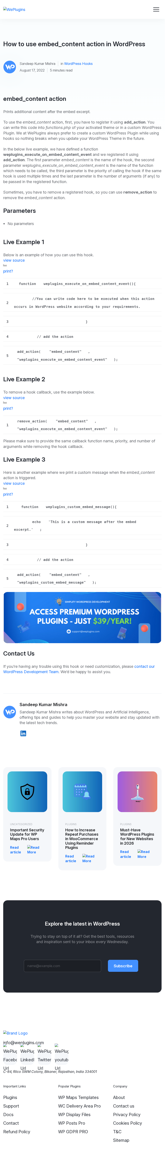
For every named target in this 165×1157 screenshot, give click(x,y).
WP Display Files (74, 1114)
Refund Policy (16, 1131)
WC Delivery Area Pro (79, 1106)
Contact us (123, 1106)
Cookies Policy (127, 1123)
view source (14, 260)
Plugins (71, 824)
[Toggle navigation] (156, 9)
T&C (117, 1131)
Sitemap (121, 1140)
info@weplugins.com (23, 1042)
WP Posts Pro (71, 1123)
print (7, 271)
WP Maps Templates (78, 1097)
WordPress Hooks (78, 63)
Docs (8, 1114)
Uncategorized (21, 824)
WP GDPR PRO (73, 1131)
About (119, 1097)
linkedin (23, 733)
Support (11, 1106)
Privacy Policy (127, 1114)
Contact (11, 1123)
